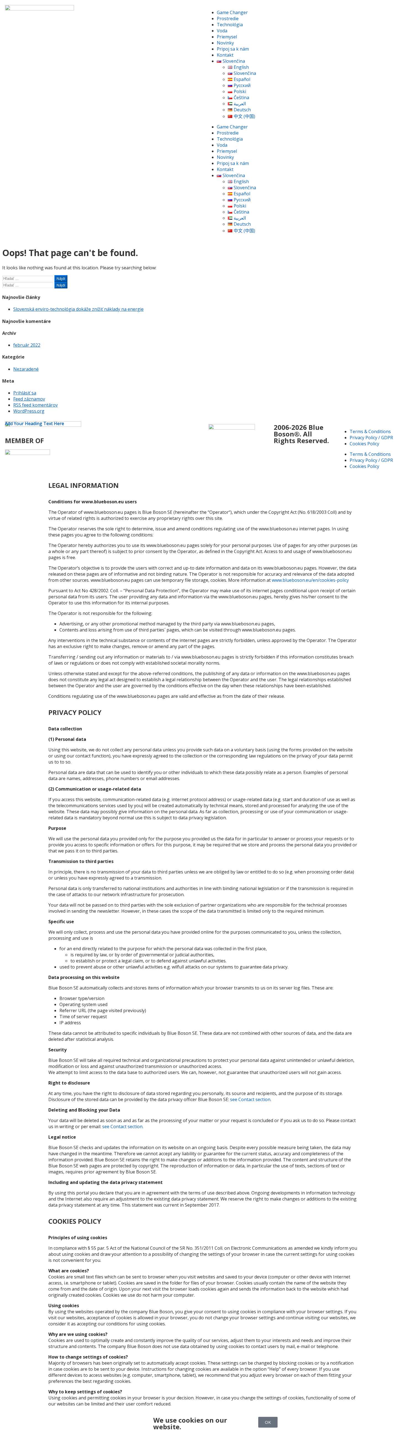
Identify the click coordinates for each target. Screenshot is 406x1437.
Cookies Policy (364, 444)
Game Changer (232, 12)
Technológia (230, 25)
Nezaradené (26, 369)
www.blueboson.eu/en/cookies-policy (310, 580)
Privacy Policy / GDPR (371, 438)
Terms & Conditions (370, 431)
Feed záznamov (29, 399)
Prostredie (228, 18)
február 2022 (26, 345)
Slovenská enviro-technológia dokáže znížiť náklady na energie (78, 309)
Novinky (225, 43)
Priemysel (227, 37)
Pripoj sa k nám (233, 49)
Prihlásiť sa (24, 393)
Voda (222, 31)
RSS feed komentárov (35, 405)
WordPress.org (28, 411)
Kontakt (225, 55)
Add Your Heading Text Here (34, 423)
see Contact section (250, 1099)
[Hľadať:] (28, 278)
